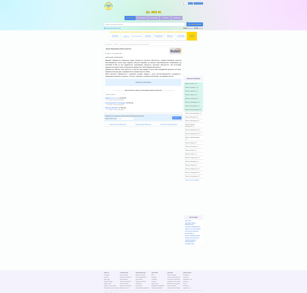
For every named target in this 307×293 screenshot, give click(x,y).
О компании (107, 275)
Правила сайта (107, 283)
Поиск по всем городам (192, 180)
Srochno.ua (185, 281)
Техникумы (154, 279)
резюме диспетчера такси (192, 237)
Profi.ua (185, 283)
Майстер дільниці (111, 108)
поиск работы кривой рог (192, 231)
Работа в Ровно (190, 150)
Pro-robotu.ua (186, 275)
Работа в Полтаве (190, 146)
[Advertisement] (142, 138)
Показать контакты (143, 82)
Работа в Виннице (190, 117)
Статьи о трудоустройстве (173, 277)
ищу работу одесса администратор (190, 223)
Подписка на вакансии (125, 281)
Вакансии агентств (124, 288)
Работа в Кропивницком (192, 137)
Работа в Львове (190, 87)
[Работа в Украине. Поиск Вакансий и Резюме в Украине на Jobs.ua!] (108, 6)
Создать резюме (124, 275)
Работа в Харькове (191, 98)
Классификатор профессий (142, 288)
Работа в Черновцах (191, 176)
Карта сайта (107, 279)
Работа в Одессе (190, 94)
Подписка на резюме (141, 281)
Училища (154, 281)
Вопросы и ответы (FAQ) (110, 285)
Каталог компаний (171, 285)
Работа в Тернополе (191, 157)
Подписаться (177, 118)
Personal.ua (186, 285)
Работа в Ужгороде (191, 161)
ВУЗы (153, 275)
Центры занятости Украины (173, 288)
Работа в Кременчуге (191, 130)
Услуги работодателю (141, 277)
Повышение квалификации (158, 285)
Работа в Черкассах (191, 169)
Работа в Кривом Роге (192, 133)
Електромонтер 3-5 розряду (115, 103)
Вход (190, 3)
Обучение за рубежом (157, 288)
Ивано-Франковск (119, 100)
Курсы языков (155, 283)
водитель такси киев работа (193, 228)
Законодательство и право (173, 281)
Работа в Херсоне (190, 165)
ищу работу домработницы (192, 226)
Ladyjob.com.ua (187, 288)
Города (110, 281)
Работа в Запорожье (191, 102)
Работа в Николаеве (191, 106)
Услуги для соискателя (125, 277)
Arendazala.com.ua (187, 279)
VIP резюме (138, 283)
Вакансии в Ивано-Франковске (117, 124)
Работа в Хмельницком (192, 109)
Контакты (106, 277)
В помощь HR (139, 285)
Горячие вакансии (124, 283)
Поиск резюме (139, 279)
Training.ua (185, 277)
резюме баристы (189, 233)
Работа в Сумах (190, 154)
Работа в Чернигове (191, 172)
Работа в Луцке (190, 143)
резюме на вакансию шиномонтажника (190, 240)
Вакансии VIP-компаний (125, 285)
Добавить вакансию (140, 275)
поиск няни (188, 220)
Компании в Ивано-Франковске (168, 124)
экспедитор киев (189, 243)
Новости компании (171, 275)
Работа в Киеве (190, 83)
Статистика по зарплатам (173, 279)
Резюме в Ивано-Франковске (143, 124)
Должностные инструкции (173, 283)
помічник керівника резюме (192, 235)
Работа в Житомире (191, 120)
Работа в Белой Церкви (192, 113)
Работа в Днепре (190, 91)
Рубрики (106, 281)
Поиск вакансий (123, 279)
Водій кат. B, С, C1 (111, 98)
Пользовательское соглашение (111, 288)
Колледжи (154, 277)
